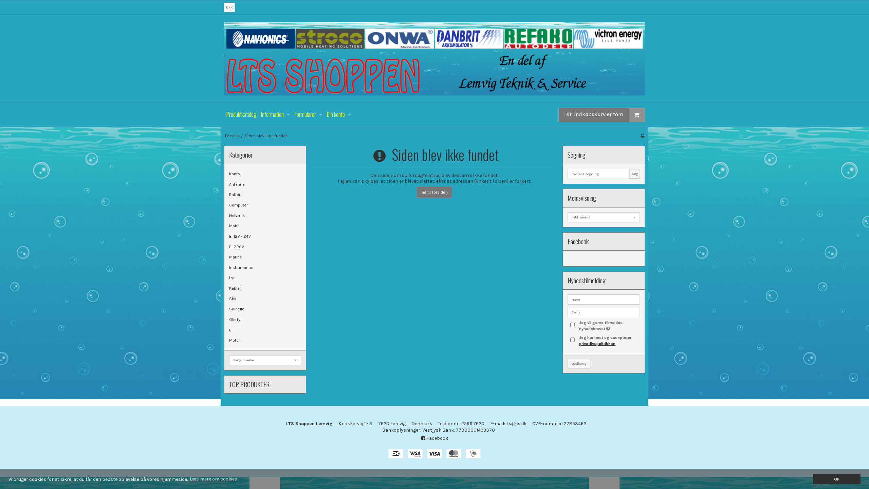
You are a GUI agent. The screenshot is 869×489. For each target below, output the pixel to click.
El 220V (236, 246)
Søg (635, 173)
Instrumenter (241, 267)
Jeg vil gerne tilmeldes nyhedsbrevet (609, 325)
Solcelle (236, 309)
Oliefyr (235, 319)
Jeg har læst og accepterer (605, 340)
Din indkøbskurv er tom (593, 114)
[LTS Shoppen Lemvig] (434, 58)
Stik (233, 298)
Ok (836, 479)
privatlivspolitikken (597, 343)
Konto (234, 173)
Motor (234, 340)
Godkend (579, 363)
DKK (229, 7)
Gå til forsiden (434, 192)
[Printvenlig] (642, 135)
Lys (232, 277)
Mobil (234, 225)
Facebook (436, 438)
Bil (231, 330)
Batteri (235, 194)
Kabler (235, 288)
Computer (238, 205)
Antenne (237, 184)
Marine (235, 257)
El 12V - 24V (240, 236)
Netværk (237, 215)
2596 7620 (472, 424)
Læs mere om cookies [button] (213, 479)
